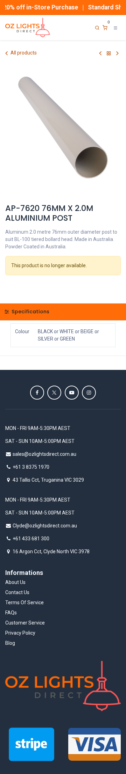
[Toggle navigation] (115, 27)
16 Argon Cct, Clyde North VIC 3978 (51, 551)
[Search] (97, 27)
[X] (54, 393)
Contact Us (17, 592)
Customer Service (25, 623)
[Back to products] (109, 53)
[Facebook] (37, 393)
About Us (15, 582)
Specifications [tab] (29, 311)
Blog (10, 643)
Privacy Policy (20, 633)
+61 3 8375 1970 (31, 467)
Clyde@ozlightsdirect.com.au (45, 525)
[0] (105, 27)
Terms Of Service (24, 602)
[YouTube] (72, 393)
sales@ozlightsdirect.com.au (44, 454)
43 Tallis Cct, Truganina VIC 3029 (48, 480)
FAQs (11, 612)
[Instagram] (89, 393)
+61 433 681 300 (31, 538)
